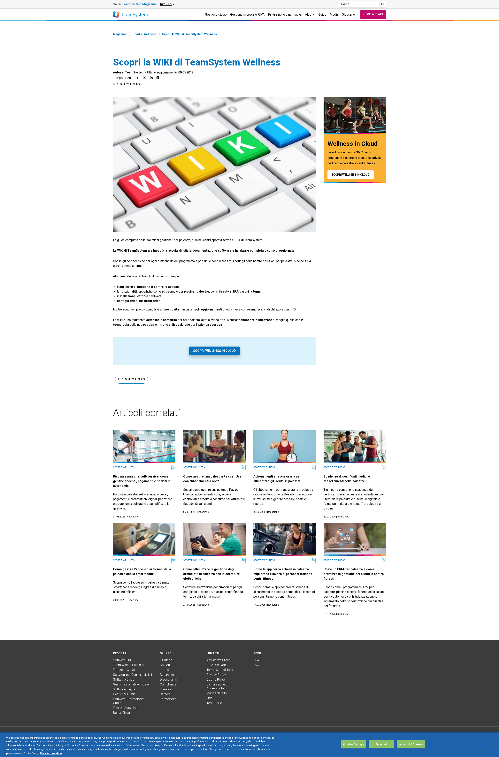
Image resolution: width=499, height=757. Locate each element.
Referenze (167, 675)
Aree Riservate (217, 665)
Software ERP (122, 660)
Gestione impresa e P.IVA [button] (247, 14)
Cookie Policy (216, 679)
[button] (167, 4)
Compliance (168, 684)
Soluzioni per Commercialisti (132, 675)
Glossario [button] (348, 14)
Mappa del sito (217, 693)
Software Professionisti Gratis (129, 701)
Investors (166, 689)
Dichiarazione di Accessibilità (217, 686)
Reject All (382, 744)
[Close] (492, 744)
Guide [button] (322, 14)
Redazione (133, 516)
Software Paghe (124, 689)
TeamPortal (215, 703)
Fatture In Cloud (124, 670)
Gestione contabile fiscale (131, 684)
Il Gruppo (166, 660)
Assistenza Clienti (218, 660)
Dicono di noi (169, 679)
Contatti (165, 665)
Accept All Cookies (411, 744)
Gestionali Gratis (124, 694)
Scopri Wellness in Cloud (214, 351)
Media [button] (334, 14)
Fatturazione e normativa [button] (285, 14)
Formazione (168, 699)
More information (51, 753)
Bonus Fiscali (122, 713)
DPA (256, 660)
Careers (165, 694)
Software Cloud (123, 679)
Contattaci (373, 14)
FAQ (256, 665)
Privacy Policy (216, 675)
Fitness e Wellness (126, 84)
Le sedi (165, 670)
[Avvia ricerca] (383, 4)
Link (209, 698)
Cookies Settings (353, 744)
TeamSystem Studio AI (129, 665)
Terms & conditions (220, 670)
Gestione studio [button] (216, 14)
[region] (249, 744)
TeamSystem (134, 72)
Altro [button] (308, 14)
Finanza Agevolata (125, 708)
